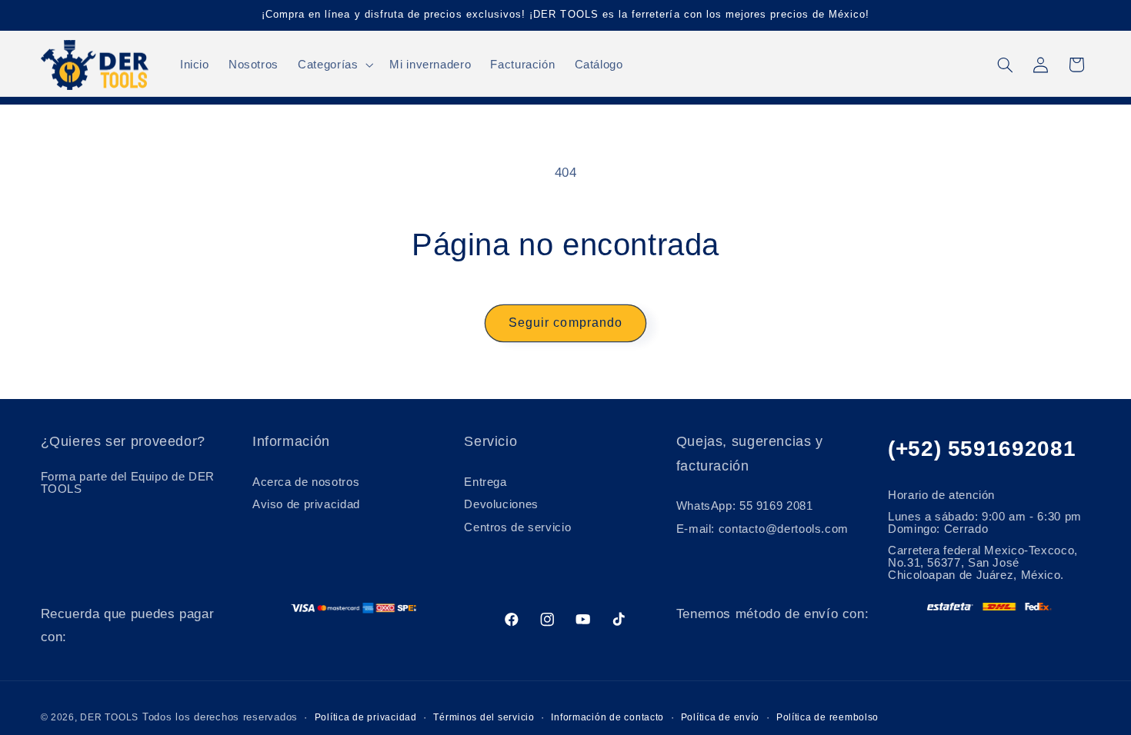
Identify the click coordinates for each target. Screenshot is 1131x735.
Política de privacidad (366, 717)
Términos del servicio (483, 717)
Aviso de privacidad (306, 504)
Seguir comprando (565, 322)
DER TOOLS (109, 717)
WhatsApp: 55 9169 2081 (744, 506)
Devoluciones (501, 504)
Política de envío (720, 717)
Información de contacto (607, 717)
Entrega (485, 482)
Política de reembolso (827, 717)
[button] (334, 64)
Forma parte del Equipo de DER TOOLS (128, 483)
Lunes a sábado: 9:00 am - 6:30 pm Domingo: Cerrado (985, 523)
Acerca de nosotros (305, 482)
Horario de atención (941, 495)
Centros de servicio (517, 527)
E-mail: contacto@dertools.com (762, 529)
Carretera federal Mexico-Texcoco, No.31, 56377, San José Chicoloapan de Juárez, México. (983, 562)
